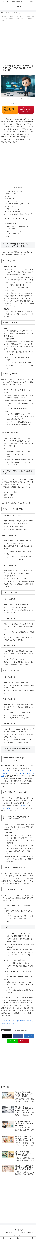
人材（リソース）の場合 (13, 211)
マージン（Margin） (12, 198)
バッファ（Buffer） (12, 196)
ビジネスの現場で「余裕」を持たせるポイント (18, 204)
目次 (15, 187)
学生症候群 (24, 805)
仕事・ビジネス (7, 1030)
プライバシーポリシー (27, 1232)
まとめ (7, 236)
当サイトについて (9, 1232)
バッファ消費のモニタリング (14, 233)
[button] (32, 620)
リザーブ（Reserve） (13, 201)
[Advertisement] (18, 42)
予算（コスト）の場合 (13, 209)
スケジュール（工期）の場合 (14, 206)
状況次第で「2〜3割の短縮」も (15, 231)
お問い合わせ (18, 1235)
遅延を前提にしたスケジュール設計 (16, 224)
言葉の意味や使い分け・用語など (22, 1030)
